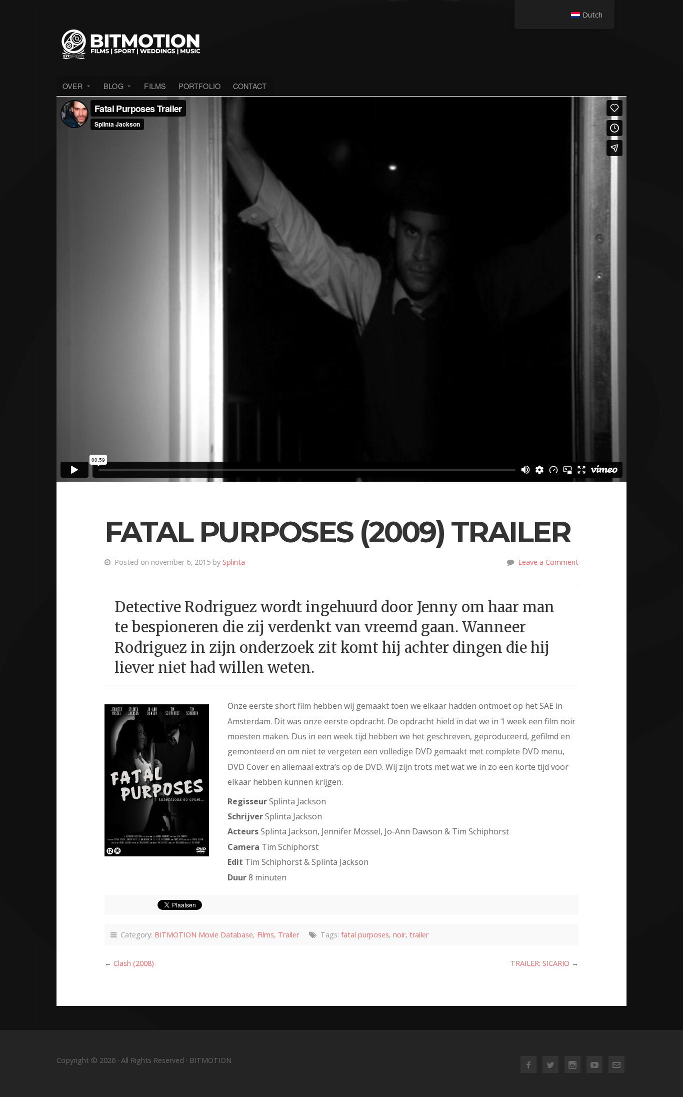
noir (399, 934)
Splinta (233, 562)
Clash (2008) (134, 963)
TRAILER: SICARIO (540, 963)
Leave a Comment (548, 562)
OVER (72, 86)
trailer (419, 934)
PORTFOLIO (199, 86)
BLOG (113, 86)
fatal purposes (365, 934)
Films (265, 934)
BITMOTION (341, 44)
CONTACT (250, 86)
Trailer (288, 934)
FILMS (155, 86)
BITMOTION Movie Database (203, 934)
